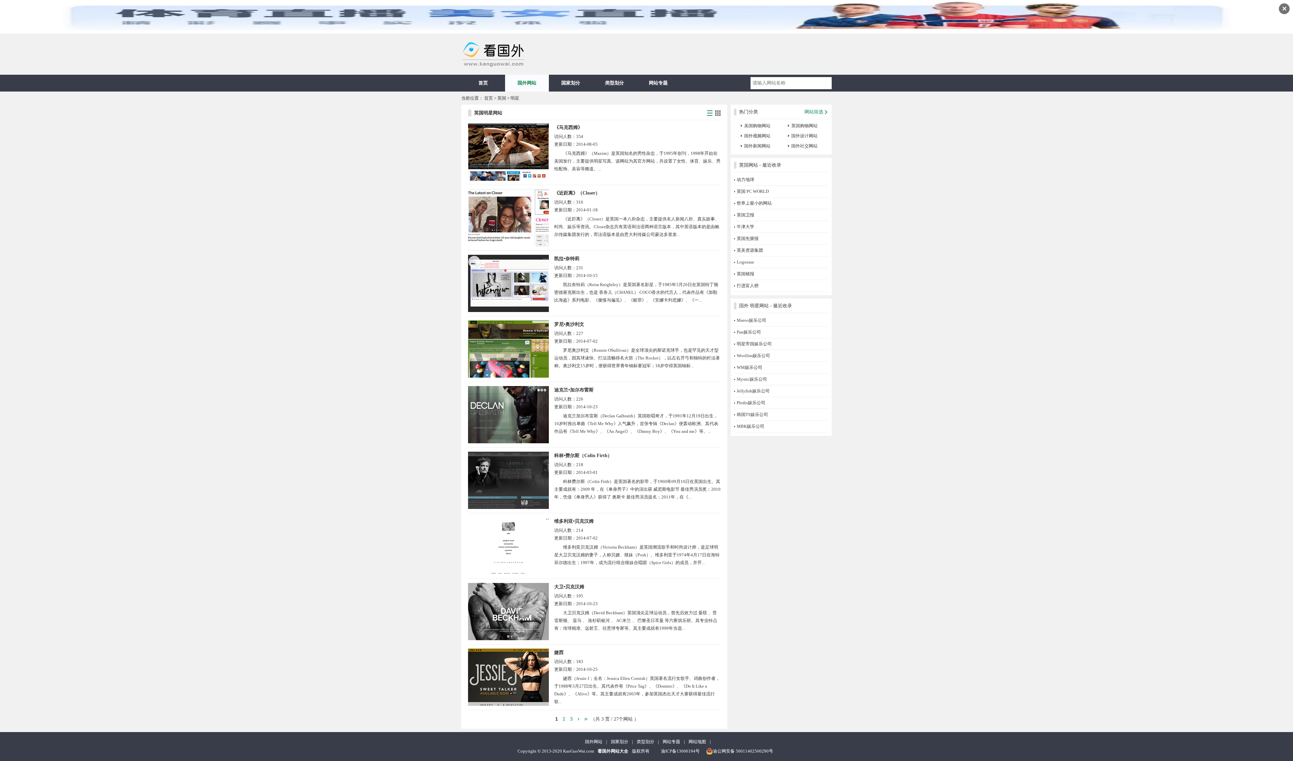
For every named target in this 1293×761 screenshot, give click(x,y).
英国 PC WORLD (753, 191)
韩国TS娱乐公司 (752, 414)
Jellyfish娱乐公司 (753, 390)
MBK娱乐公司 (750, 426)
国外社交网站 (804, 145)
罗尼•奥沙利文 (569, 324)
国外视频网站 (757, 135)
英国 (502, 98)
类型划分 (614, 82)
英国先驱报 (748, 238)
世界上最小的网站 (754, 203)
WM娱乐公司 (749, 367)
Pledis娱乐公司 (751, 402)
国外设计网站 (804, 135)
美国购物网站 (757, 125)
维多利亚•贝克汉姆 (574, 521)
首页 (483, 82)
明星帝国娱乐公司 (754, 343)
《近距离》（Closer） (577, 193)
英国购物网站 (804, 125)
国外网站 (527, 82)
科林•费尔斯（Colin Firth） (583, 455)
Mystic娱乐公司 (752, 379)
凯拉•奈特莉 (566, 258)
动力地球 (745, 179)
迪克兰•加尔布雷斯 (574, 389)
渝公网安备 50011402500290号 (743, 751)
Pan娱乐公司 (749, 332)
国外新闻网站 (757, 145)
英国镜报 (745, 273)
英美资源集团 (750, 250)
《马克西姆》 (568, 127)
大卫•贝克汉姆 (569, 586)
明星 (514, 98)
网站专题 (658, 82)
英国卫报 (745, 214)
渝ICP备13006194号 (680, 751)
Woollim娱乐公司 (753, 355)
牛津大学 (745, 226)
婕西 (559, 652)
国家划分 (570, 82)
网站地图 (697, 741)
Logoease (745, 262)
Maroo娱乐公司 (751, 320)
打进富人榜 (748, 285)
